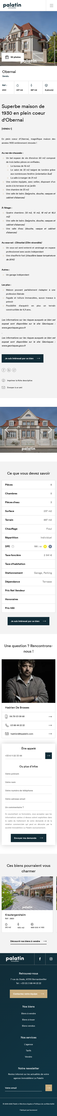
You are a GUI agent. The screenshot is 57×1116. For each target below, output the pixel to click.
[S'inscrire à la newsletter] (48, 1088)
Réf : (4, 85)
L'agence (28, 1044)
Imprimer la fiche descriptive (19, 380)
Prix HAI (10, 608)
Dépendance (12, 581)
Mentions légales (26, 1104)
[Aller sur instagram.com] (50, 959)
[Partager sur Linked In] (9, 370)
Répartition (11, 537)
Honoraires (11, 599)
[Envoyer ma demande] (48, 755)
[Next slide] (50, 430)
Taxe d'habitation (15, 563)
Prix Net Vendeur (15, 590)
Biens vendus (28, 1025)
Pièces (9, 484)
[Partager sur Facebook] (4, 370)
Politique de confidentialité (44, 1104)
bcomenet (33, 1110)
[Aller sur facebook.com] (39, 959)
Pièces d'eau (12, 502)
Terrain (9, 519)
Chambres (11, 493)
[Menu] (51, 5)
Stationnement (14, 572)
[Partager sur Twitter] (14, 370)
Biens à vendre (28, 1013)
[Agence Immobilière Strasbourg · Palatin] (12, 5)
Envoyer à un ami (14, 387)
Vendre (28, 1056)
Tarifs (28, 1050)
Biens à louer (28, 1019)
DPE (7, 546)
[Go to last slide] (7, 430)
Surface (9, 511)
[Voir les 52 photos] (28, 38)
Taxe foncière (13, 555)
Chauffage (11, 528)
